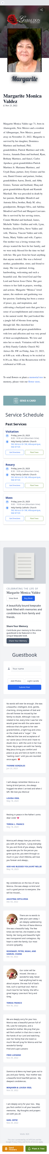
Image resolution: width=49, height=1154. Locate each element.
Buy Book (28, 598)
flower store (34, 381)
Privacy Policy (17, 1142)
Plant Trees (34, 452)
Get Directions (14, 452)
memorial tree (36, 377)
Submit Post (24, 687)
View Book (13, 598)
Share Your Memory (18, 640)
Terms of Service (32, 1142)
